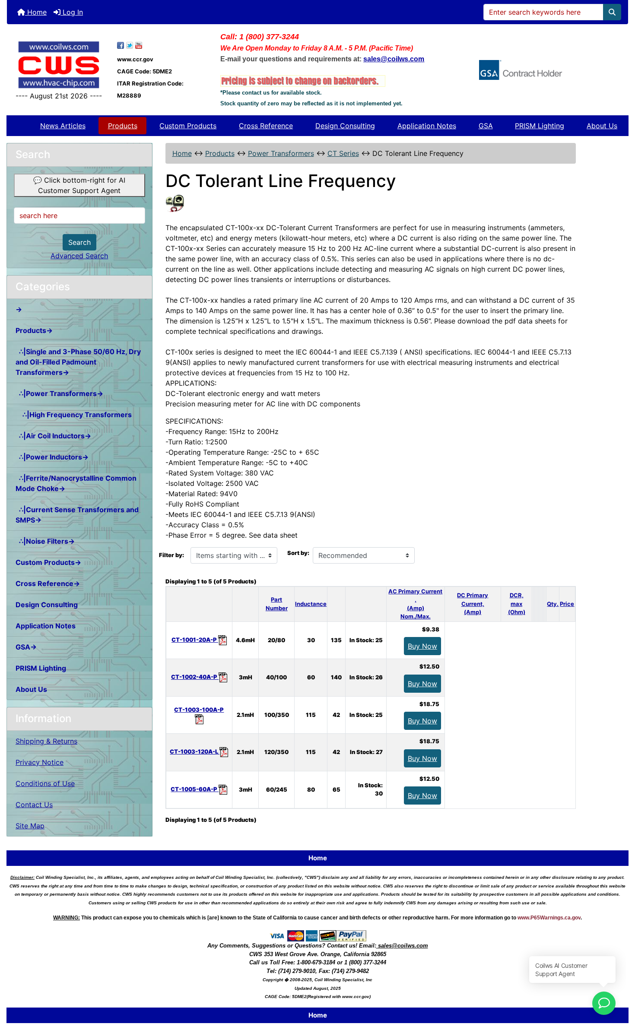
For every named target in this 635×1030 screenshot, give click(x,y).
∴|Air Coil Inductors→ (53, 435)
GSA (486, 125)
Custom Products (187, 125)
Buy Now (422, 646)
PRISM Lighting (539, 125)
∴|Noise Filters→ (45, 541)
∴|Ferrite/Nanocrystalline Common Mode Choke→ (76, 483)
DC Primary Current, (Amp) (472, 603)
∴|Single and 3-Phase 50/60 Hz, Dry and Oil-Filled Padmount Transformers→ (78, 362)
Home (36, 12)
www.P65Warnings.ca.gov (549, 918)
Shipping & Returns (46, 741)
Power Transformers (281, 153)
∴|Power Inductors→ (52, 457)
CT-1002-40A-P (195, 676)
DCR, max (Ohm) (516, 603)
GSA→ (26, 647)
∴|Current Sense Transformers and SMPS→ (77, 514)
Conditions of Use (45, 783)
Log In (71, 12)
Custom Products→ (48, 562)
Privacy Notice (40, 762)
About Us (602, 125)
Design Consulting (345, 125)
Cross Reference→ (48, 583)
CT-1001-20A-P (194, 639)
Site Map (30, 825)
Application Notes (426, 125)
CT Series (343, 153)
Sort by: (298, 552)
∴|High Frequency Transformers (74, 414)
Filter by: (171, 554)
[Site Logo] (58, 65)
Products (122, 125)
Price (567, 603)
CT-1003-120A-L (194, 751)
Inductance (311, 603)
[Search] (612, 12)
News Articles (63, 125)
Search (79, 242)
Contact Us (34, 804)
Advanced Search (79, 255)
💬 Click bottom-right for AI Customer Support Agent (79, 185)
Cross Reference (266, 125)
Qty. (553, 603)
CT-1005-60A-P (195, 789)
